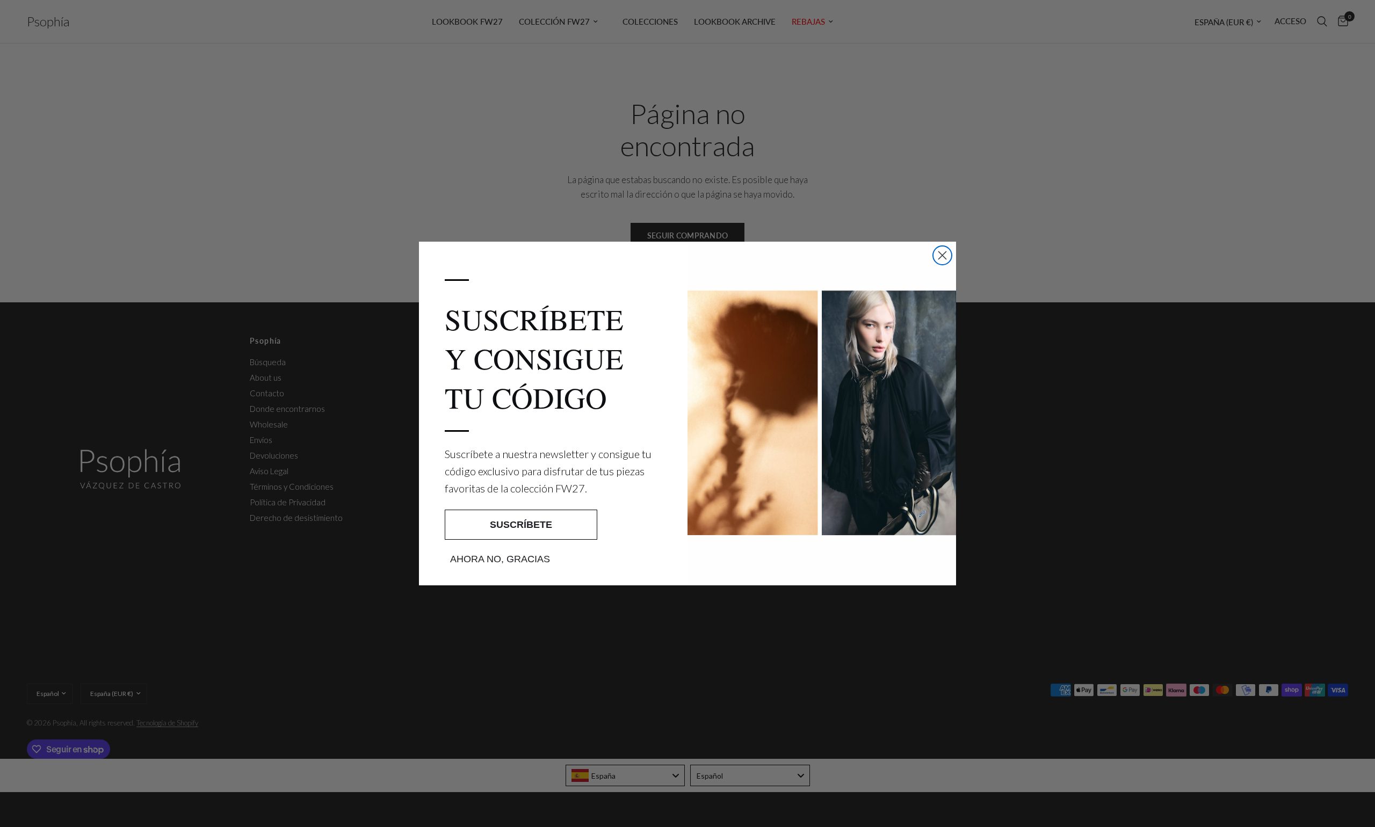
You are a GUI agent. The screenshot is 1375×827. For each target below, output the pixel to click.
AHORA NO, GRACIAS (500, 559)
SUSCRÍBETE (521, 524)
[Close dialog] (942, 255)
